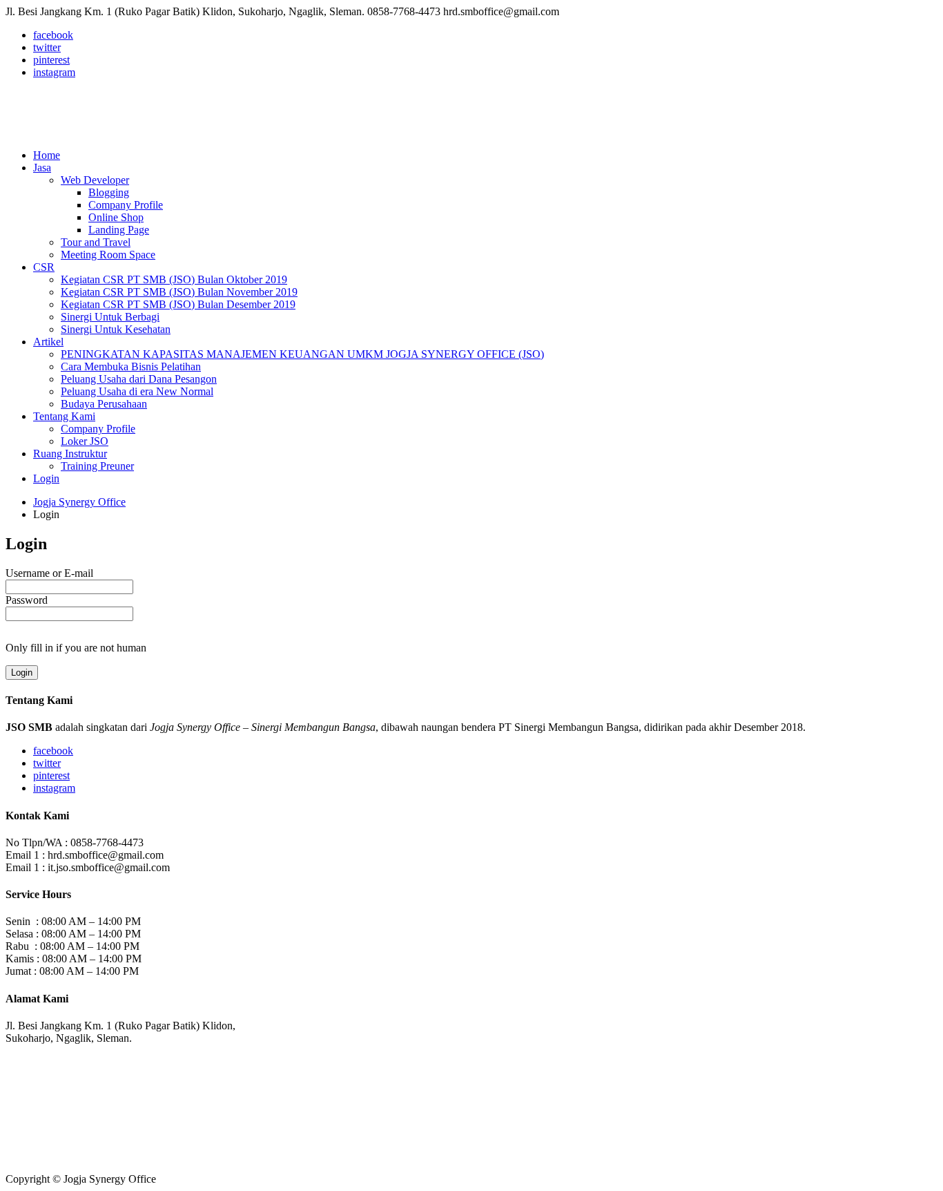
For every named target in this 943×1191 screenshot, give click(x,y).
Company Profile (125, 205)
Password (27, 600)
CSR (44, 267)
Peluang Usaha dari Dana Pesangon (139, 379)
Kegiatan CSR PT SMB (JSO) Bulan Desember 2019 (178, 304)
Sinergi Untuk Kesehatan (116, 329)
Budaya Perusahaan (104, 404)
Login (46, 478)
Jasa (42, 167)
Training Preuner (97, 466)
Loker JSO (84, 441)
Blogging (108, 192)
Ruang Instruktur (70, 453)
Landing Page (118, 230)
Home (46, 155)
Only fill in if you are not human (76, 648)
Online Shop (116, 217)
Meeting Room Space (108, 254)
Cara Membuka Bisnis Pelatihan (131, 366)
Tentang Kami (64, 416)
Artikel (48, 341)
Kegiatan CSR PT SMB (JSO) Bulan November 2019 (179, 292)
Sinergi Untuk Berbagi (110, 317)
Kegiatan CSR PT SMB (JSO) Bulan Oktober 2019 (174, 279)
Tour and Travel (95, 242)
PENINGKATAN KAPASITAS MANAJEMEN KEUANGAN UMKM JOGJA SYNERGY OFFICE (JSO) (302, 354)
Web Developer (95, 180)
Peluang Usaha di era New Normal (137, 391)
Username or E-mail (49, 573)
